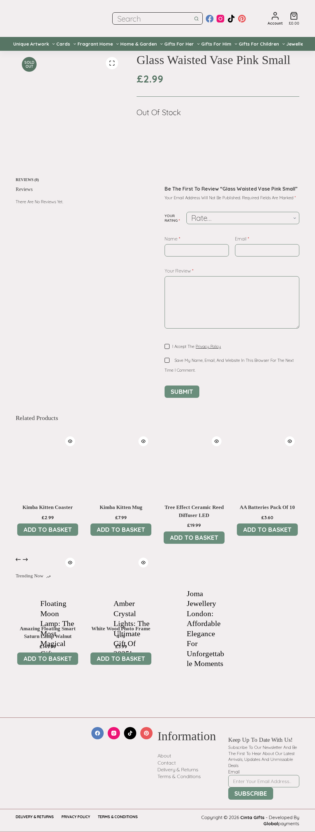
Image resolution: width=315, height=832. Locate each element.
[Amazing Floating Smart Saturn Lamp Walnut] (48, 585)
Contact (167, 763)
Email (242, 239)
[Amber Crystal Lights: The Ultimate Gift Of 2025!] (98, 629)
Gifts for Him (216, 44)
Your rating (172, 218)
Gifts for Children (259, 44)
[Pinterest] (242, 18)
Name (172, 239)
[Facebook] (209, 18)
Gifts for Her (179, 44)
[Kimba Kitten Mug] (121, 464)
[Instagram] (220, 18)
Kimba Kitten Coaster (47, 507)
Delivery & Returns (178, 769)
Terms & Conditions (179, 776)
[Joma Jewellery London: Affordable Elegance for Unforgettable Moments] (171, 629)
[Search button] (196, 18)
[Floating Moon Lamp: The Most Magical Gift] (25, 629)
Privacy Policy (208, 346)
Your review (179, 271)
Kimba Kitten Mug (121, 507)
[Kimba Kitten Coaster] (48, 464)
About (164, 756)
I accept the (196, 346)
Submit (182, 391)
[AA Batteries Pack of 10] (267, 464)
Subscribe (250, 793)
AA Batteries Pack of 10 (267, 507)
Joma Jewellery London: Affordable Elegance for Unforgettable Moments (205, 628)
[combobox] (151, 18)
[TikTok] (231, 18)
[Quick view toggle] (70, 441)
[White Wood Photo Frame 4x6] (121, 585)
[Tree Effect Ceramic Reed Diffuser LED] (194, 464)
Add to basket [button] (47, 529)
